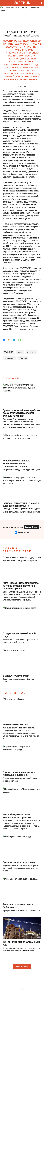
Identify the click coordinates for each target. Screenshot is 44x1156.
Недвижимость (9, 358)
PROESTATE (8, 352)
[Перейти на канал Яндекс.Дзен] (31, 527)
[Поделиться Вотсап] (19, 340)
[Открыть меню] (3, 3)
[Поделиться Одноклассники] (9, 340)
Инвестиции (31, 352)
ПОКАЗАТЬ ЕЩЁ (22, 966)
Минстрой (22, 358)
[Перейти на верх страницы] (22, 988)
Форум (20, 352)
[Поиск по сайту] (41, 3)
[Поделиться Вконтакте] (5, 340)
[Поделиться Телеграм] (14, 340)
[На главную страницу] (22, 3)
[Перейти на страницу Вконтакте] (22, 533)
